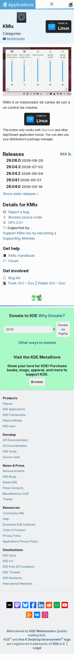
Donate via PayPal (63, 329)
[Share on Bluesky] (25, 603)
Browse (37, 382)
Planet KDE (10, 482)
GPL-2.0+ (15, 222)
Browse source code (25, 217)
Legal (37, 648)
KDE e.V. (8, 561)
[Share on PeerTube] (29, 613)
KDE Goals (10, 451)
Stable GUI (46, 283)
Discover (47, 130)
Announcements (13, 471)
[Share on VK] (37, 613)
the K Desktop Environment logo (45, 639)
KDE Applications (14, 409)
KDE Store (9, 555)
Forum (13, 261)
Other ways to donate (37, 343)
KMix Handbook (21, 256)
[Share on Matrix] (9, 603)
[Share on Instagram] (45, 613)
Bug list (14, 278)
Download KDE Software (19, 524)
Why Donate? (51, 315)
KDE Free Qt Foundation (18, 566)
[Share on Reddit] (49, 603)
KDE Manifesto (12, 578)
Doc (31, 283)
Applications (18, 5)
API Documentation (15, 440)
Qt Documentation (15, 445)
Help (6, 519)
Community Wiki (13, 513)
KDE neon (9, 426)
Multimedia (16, 39)
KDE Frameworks (14, 414)
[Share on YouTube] (65, 603)
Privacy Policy (12, 535)
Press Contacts (13, 488)
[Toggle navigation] (51, 4)
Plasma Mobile (12, 420)
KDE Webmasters (42, 631)
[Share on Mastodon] (17, 603)
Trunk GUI (16, 283)
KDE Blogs (9, 476)
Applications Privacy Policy (20, 541)
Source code (11, 457)
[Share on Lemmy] (57, 603)
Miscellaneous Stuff (16, 493)
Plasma (7, 403)
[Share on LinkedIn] (41, 603)
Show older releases (19, 194)
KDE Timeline (11, 572)
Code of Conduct (14, 530)
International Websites (17, 583)
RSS (64, 154)
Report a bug (18, 212)
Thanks (8, 499)
